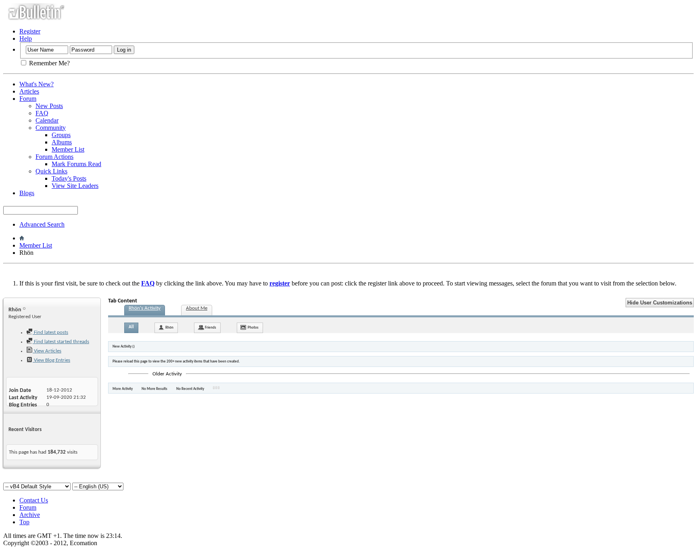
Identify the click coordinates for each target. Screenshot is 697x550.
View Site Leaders (75, 185)
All (131, 327)
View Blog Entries (51, 360)
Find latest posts (50, 332)
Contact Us (33, 500)
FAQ (41, 113)
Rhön (169, 327)
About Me (196, 308)
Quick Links (51, 171)
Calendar (46, 120)
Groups (61, 134)
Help (25, 38)
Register (29, 31)
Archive (29, 514)
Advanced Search (42, 224)
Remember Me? (48, 63)
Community (50, 127)
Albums (62, 142)
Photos (253, 327)
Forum (27, 98)
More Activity (123, 389)
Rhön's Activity (145, 308)
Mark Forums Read (76, 163)
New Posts (49, 105)
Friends (210, 327)
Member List (68, 149)
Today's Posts (69, 178)
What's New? (36, 84)
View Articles (47, 351)
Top (24, 522)
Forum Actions (54, 156)
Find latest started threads (61, 341)
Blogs (26, 193)
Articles (29, 91)
